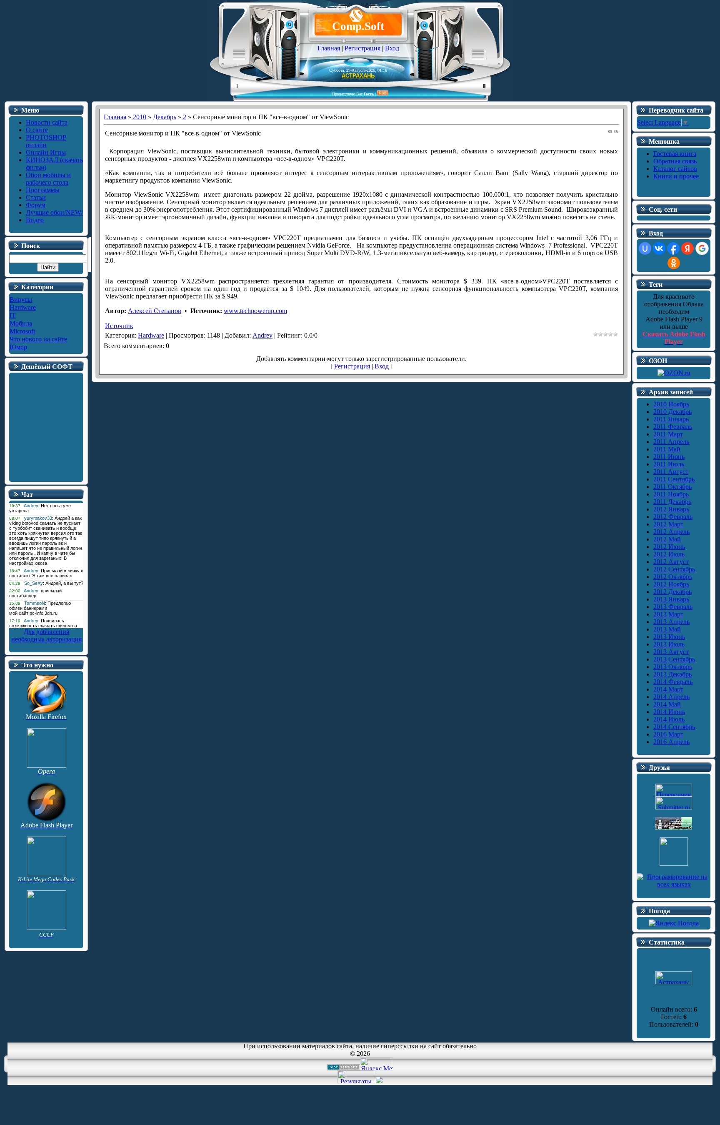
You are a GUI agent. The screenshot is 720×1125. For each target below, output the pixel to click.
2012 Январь (671, 509)
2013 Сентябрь (674, 659)
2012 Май (667, 539)
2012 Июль (669, 554)
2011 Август (670, 471)
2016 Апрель (671, 741)
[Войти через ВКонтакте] (659, 248)
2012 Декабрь (672, 591)
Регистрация (362, 48)
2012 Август (671, 561)
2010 (139, 116)
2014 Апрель (671, 696)
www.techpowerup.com (255, 310)
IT (13, 315)
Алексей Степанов (154, 310)
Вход (392, 48)
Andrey (262, 335)
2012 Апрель (671, 531)
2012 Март (668, 524)
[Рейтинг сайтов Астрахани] (379, 1081)
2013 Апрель (671, 621)
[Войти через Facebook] (673, 248)
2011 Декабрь (672, 501)
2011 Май (666, 449)
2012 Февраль (672, 516)
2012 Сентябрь (674, 569)
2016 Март (668, 734)
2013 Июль (669, 644)
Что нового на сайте (38, 339)
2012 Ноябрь (671, 584)
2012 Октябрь (672, 576)
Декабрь (164, 116)
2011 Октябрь (672, 486)
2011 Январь (671, 419)
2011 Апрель (671, 441)
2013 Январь (671, 599)
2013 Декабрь (672, 674)
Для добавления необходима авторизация (46, 635)
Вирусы (21, 299)
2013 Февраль (672, 606)
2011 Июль (668, 464)
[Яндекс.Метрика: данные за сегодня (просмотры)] (376, 1063)
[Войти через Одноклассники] (674, 263)
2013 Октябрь (672, 666)
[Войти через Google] (702, 248)
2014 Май (667, 704)
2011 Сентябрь (674, 479)
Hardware (23, 307)
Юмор (18, 347)
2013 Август (671, 651)
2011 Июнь (669, 456)
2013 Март (668, 614)
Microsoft (22, 331)
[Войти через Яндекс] (687, 248)
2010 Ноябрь (671, 404)
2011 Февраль (672, 426)
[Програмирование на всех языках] (674, 884)
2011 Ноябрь (671, 494)
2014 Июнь (669, 711)
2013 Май (667, 629)
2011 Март (668, 434)
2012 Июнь (669, 546)
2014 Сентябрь (674, 726)
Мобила (21, 323)
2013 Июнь (669, 636)
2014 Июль (669, 719)
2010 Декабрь (672, 411)
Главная (329, 48)
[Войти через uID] (645, 248)
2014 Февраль (672, 681)
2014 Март (668, 689)
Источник (119, 325)
